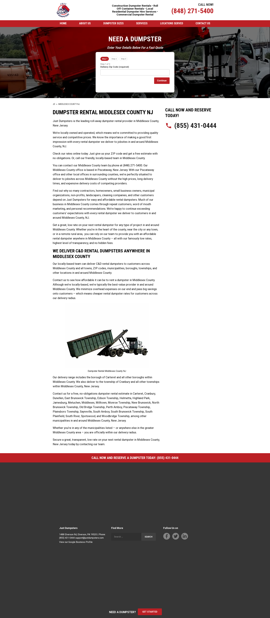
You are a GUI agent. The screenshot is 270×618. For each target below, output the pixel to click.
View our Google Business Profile (76, 542)
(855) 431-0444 (195, 126)
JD (54, 104)
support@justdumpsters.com (89, 537)
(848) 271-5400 (192, 11)
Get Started (149, 611)
